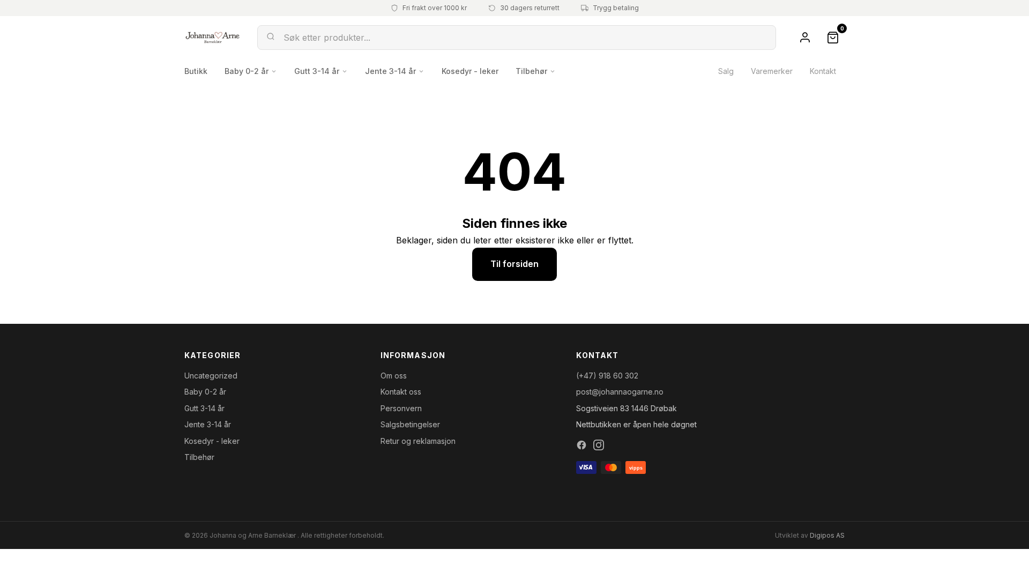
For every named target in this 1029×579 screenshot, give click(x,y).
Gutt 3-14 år (316, 71)
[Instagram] (598, 445)
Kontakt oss (401, 391)
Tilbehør (531, 71)
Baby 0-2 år (247, 71)
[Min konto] (805, 37)
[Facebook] (581, 445)
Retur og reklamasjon (418, 441)
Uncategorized (210, 375)
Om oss (394, 375)
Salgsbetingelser (410, 424)
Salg (726, 71)
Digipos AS (827, 535)
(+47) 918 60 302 (607, 375)
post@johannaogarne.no (619, 391)
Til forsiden (514, 263)
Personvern (401, 408)
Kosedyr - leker (470, 71)
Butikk (195, 71)
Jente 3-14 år (390, 71)
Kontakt (823, 71)
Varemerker (772, 71)
